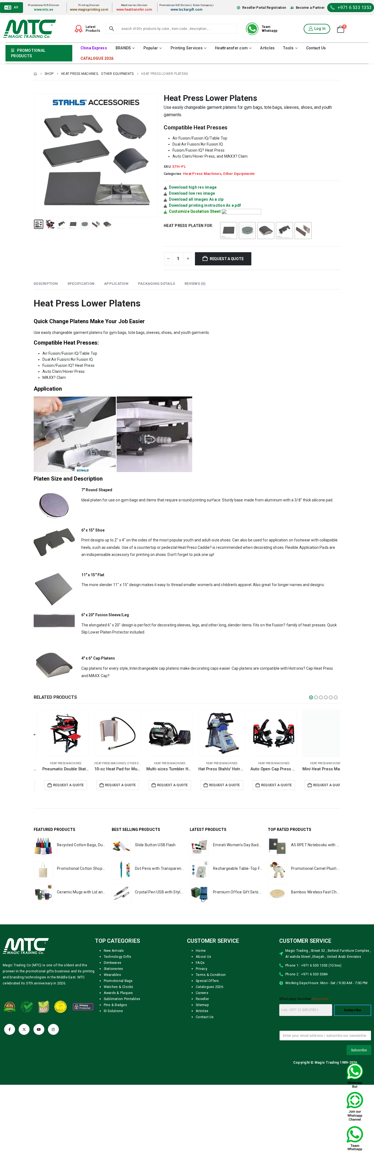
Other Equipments (239, 174)
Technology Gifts (117, 957)
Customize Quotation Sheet (195, 211)
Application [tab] (116, 284)
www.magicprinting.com (89, 10)
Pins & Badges (115, 1005)
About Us (203, 957)
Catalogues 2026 (209, 987)
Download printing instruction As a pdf (205, 205)
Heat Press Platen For (188, 225)
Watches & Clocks (118, 987)
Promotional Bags (118, 981)
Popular (150, 48)
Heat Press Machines (202, 174)
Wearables (112, 975)
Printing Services (187, 48)
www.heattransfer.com (134, 10)
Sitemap (202, 1005)
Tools (288, 48)
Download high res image (193, 187)
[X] (24, 1029)
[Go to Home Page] (35, 74)
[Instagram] (53, 1029)
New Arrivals (114, 951)
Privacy (201, 969)
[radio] (228, 230)
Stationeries (113, 969)
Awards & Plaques (118, 993)
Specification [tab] (80, 284)
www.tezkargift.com (187, 10)
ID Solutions (113, 1011)
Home (201, 951)
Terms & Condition (211, 975)
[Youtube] (38, 1029)
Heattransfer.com (231, 48)
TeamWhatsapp (269, 29)
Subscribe (352, 1010)
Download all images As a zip (196, 199)
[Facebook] (9, 1029)
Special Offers (207, 981)
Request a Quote (227, 259)
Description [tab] (46, 284)
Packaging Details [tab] (156, 284)
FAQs (200, 963)
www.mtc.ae (43, 10)
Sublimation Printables (122, 999)
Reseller (202, 999)
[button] (35, 155)
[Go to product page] (57, 733)
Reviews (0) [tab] (195, 284)
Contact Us (316, 48)
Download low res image (192, 193)
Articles (267, 48)
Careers (202, 993)
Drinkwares (113, 963)
